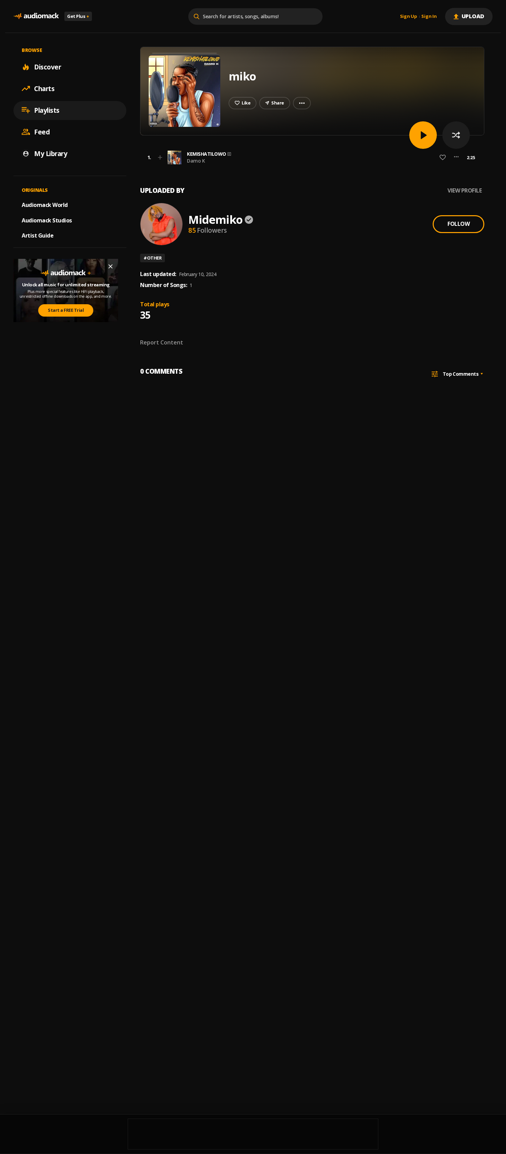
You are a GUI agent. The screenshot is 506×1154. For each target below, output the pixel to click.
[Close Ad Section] (110, 266)
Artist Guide (37, 235)
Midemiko (215, 219)
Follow (458, 224)
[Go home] (36, 16)
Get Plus (78, 16)
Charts (44, 88)
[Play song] (423, 135)
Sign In (428, 16)
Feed (42, 131)
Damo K (196, 160)
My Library (50, 153)
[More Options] (456, 157)
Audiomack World (45, 204)
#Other (152, 258)
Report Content (161, 342)
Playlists (47, 110)
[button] (310, 157)
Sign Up (408, 16)
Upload (473, 16)
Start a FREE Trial (66, 310)
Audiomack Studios (47, 220)
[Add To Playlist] (160, 157)
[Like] (443, 157)
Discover (47, 66)
